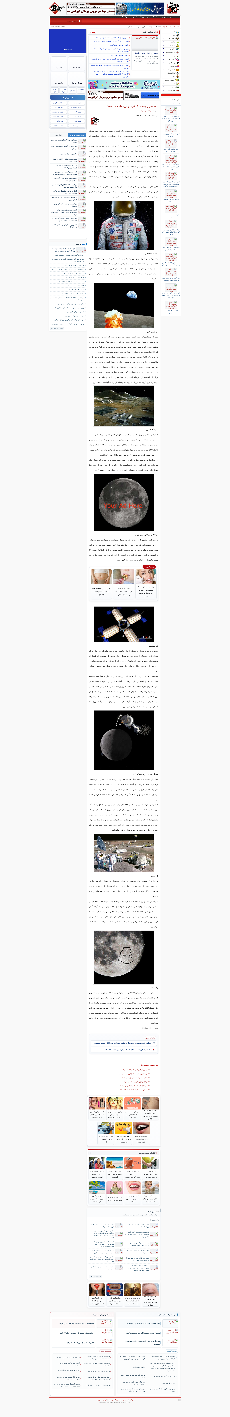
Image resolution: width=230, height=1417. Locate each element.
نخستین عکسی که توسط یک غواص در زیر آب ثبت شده (137, 1226)
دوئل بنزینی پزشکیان (139, 1367)
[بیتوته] (57, 14)
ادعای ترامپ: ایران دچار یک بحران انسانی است (162, 1390)
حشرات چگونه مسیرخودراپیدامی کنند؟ (134, 1078)
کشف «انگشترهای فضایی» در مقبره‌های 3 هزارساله (97, 1364)
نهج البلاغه (60, 121)
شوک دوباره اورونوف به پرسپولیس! (99, 1371)
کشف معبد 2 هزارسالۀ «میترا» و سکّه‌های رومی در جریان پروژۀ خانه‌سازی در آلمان (171, 184)
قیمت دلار (78, 112)
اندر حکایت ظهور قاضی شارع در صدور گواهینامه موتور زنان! (133, 1383)
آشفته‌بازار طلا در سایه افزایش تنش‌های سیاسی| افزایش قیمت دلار (137, 1259)
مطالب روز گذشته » (57, 328)
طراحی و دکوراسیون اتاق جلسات (75, 277)
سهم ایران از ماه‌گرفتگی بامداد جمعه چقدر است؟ (112, 38)
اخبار (178, 26)
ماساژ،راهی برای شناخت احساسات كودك (133, 1090)
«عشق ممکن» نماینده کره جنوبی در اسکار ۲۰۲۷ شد (77, 1333)
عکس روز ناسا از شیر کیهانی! (119, 45)
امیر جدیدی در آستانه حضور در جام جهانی (67, 1357)
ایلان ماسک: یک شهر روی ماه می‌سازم (171, 135)
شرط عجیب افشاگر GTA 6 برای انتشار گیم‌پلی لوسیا (65, 160)
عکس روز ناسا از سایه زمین (119, 55)
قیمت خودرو (77, 103)
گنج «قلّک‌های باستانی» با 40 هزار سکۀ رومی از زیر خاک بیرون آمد (171, 167)
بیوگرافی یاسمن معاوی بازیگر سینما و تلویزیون (71, 304)
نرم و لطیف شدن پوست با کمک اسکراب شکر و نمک (69, 308)
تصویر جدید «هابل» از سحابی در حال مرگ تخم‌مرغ (171, 248)
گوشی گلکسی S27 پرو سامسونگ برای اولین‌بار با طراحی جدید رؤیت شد (63, 250)
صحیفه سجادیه (58, 125)
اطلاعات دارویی (58, 103)
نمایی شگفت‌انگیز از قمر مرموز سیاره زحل (171, 150)
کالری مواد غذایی (57, 112)
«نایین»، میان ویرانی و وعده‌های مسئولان (80, 1343)
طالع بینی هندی (81, 90)
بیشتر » (92, 32)
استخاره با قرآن (76, 83)
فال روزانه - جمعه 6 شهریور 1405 (74, 265)
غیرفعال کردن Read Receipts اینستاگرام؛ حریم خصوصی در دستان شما (67, 299)
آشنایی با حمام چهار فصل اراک (75, 289)
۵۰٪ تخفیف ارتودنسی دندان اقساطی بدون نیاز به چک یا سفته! (128, 1050)
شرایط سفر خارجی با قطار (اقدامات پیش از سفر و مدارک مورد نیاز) (171, 119)
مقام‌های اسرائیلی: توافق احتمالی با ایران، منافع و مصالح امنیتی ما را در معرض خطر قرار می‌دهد (138, 1268)
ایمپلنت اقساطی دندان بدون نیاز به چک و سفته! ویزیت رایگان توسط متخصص (122, 1043)
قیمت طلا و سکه (76, 107)
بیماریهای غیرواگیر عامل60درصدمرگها (134, 1070)
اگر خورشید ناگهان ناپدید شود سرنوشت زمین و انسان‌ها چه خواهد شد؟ (171, 295)
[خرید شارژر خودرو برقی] (142, 95)
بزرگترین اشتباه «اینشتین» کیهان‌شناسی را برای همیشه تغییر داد (64, 186)
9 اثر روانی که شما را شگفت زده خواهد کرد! (71, 281)
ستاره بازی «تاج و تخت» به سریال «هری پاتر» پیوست (76, 1323)
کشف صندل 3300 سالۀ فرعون (171, 312)
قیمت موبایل (77, 116)
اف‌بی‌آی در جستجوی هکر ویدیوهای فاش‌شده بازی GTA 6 (66, 167)
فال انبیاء (59, 68)
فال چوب (72, 90)
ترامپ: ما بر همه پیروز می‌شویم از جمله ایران (133, 1376)
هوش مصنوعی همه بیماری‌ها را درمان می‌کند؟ (65, 205)
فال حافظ (76, 68)
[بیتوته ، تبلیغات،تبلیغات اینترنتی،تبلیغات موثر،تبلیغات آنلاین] (91, 9)
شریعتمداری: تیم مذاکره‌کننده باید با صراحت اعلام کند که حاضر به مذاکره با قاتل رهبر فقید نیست (137, 1234)
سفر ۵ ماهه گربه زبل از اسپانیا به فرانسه (171, 216)
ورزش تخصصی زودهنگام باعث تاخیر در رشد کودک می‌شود (68, 324)
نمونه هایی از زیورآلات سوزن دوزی (74, 316)
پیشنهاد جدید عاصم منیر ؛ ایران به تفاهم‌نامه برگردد (143, 1333)
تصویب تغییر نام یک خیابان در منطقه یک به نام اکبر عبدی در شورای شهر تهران (132, 1357)
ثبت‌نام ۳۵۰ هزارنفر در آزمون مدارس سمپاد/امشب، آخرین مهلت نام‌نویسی (102, 1252)
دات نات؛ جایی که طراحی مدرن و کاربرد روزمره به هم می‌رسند (139, 1244)
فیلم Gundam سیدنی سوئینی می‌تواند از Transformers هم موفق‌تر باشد (97, 1357)
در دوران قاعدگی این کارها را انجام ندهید (73, 293)
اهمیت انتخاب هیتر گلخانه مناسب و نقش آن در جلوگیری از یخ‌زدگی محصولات (109, 60)
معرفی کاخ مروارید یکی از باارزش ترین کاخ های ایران (69, 320)
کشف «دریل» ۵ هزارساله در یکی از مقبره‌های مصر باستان (171, 264)
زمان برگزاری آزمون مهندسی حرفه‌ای (134, 1082)
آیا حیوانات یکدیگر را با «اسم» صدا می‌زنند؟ (69, 1364)
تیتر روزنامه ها (77, 125)
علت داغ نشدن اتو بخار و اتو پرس (74, 312)
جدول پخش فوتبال (57, 116)
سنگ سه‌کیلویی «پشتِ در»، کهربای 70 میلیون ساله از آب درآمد (171, 232)
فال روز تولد (63, 90)
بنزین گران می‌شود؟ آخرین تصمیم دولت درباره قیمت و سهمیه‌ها (142, 1342)
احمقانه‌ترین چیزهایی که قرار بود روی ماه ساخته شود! (132, 106)
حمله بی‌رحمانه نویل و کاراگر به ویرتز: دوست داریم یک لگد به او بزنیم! (98, 1378)
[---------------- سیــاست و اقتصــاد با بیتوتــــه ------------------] (167, 1315)
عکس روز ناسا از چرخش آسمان (146, 53)
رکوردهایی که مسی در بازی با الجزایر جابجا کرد (102, 1268)
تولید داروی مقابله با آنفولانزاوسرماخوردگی (133, 1074)
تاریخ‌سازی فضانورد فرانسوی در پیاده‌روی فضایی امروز (64, 198)
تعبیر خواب (54, 90)
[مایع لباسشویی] (124, 84)
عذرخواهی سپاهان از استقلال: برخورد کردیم (68, 1371)
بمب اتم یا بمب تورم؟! (168, 1383)
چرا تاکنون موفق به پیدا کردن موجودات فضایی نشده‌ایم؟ (171, 279)
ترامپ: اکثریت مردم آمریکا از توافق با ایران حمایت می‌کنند (102, 1226)
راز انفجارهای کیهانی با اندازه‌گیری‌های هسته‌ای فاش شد (65, 179)
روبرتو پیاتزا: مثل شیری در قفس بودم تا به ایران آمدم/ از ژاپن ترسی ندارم (67, 1385)
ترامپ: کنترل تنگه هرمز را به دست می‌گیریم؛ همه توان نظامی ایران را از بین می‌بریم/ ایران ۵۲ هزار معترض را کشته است (102, 1234)
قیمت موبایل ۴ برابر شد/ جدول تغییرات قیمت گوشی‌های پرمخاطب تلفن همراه (65, 173)
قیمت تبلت (78, 121)
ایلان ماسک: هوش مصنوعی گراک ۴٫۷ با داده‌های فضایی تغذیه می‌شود (64, 219)
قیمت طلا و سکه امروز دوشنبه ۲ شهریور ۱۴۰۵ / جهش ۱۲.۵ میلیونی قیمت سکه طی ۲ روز (103, 1244)
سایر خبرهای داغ (96, 1276)
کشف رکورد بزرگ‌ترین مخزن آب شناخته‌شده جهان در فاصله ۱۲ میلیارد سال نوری (64, 212)
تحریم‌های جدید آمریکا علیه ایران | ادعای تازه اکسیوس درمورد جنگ (133, 1390)
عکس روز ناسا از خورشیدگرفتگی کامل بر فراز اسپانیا (64, 226)
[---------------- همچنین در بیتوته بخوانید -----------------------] (102, 1315)
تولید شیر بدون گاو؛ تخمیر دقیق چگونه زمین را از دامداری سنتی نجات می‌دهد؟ (68, 260)
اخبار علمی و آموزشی (168, 26)
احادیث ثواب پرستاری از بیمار (76, 285)
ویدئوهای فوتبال (58, 107)
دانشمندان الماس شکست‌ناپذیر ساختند (73, 273)
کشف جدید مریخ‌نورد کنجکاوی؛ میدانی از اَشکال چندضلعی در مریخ (110, 66)
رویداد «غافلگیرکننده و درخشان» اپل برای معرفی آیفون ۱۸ (67, 269)
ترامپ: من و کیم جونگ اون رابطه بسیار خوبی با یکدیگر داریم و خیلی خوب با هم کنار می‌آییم (102, 1259)
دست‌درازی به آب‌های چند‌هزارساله (164, 1376)
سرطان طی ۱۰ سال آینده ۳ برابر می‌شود (133, 1086)
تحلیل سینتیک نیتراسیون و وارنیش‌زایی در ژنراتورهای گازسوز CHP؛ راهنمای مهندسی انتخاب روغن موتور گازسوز (111, 74)
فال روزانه (59, 83)
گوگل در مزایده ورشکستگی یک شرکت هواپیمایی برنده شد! (65, 192)
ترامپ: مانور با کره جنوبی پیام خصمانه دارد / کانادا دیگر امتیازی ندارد (163, 1357)
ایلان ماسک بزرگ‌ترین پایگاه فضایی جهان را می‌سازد (111, 41)
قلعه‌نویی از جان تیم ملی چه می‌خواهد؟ (98, 1385)
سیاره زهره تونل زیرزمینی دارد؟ (171, 200)
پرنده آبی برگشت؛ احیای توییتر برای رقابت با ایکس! (69, 255)
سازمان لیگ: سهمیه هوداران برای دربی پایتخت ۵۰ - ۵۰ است (68, 1378)
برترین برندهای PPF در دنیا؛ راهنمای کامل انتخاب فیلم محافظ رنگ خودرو (111, 50)
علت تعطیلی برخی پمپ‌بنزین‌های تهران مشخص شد (143, 1323)
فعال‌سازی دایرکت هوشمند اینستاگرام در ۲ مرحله (137, 1252)
